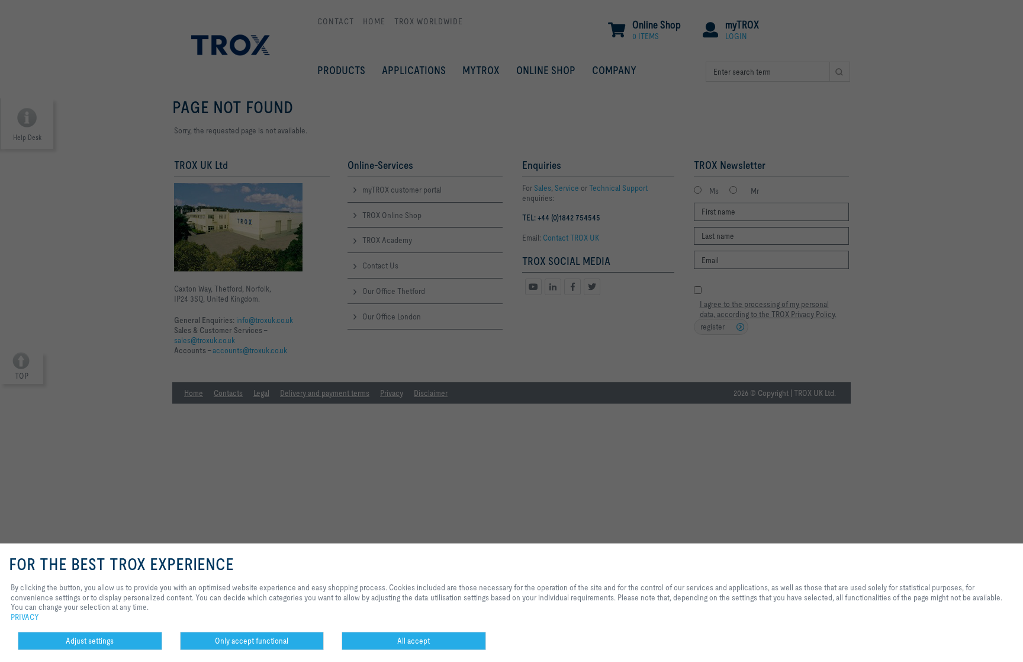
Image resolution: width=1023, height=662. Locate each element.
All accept (413, 640)
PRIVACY (25, 617)
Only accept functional (251, 640)
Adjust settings (90, 640)
